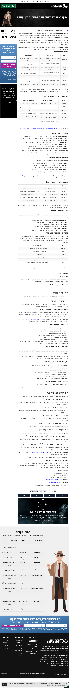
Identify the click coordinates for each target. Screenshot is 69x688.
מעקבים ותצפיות (52, 128)
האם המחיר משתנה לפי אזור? (60, 475)
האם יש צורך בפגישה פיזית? (60, 473)
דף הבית (65, 30)
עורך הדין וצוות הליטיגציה (35, 319)
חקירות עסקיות (27, 128)
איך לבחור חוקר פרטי (54, 482)
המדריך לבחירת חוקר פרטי (42, 177)
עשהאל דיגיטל (4, 673)
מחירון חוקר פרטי (55, 270)
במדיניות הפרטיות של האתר (10, 75)
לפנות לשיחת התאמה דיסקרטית (40, 452)
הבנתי (4, 684)
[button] (18, 6)
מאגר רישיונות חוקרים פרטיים (54, 479)
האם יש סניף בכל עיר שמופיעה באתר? (58, 477)
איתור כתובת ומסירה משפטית (39, 128)
